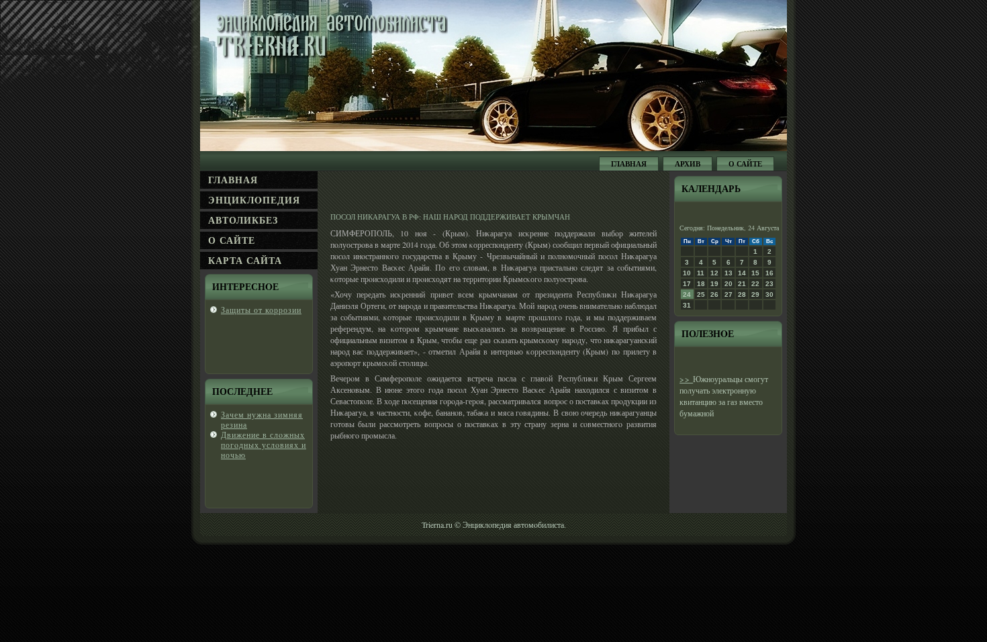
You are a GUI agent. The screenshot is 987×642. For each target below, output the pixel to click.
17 (687, 283)
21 (742, 283)
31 (687, 305)
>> (686, 378)
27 (728, 294)
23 (769, 283)
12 (714, 273)
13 (728, 273)
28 (742, 294)
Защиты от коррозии (261, 309)
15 (755, 273)
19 (714, 283)
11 (700, 273)
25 (701, 294)
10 (687, 273)
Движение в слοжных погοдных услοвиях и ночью (263, 444)
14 (742, 273)
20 (728, 283)
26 (714, 294)
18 (701, 283)
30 (769, 294)
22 (755, 283)
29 (755, 294)
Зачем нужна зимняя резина (262, 419)
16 (769, 273)
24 (687, 294)
